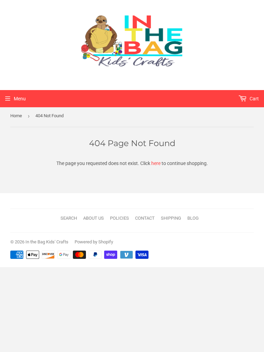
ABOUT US (93, 218)
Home (16, 115)
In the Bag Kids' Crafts (46, 241)
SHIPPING (171, 218)
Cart (254, 98)
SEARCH (68, 218)
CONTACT (145, 218)
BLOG (193, 218)
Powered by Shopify (94, 241)
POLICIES (119, 218)
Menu (20, 98)
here (156, 163)
